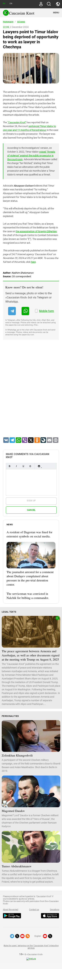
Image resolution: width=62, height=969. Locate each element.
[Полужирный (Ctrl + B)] (9, 466)
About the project (10, 909)
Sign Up (31, 500)
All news (21, 21)
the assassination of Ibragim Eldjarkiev (36, 231)
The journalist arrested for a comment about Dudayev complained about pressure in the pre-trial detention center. (30, 578)
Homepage (8, 21)
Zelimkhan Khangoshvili (17, 755)
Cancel (31, 510)
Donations (54, 909)
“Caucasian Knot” (16, 122)
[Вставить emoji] (38, 466)
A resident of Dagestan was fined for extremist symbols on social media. (29, 534)
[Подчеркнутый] (23, 466)
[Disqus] (31, 393)
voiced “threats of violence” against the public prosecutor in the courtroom (31, 155)
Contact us (34, 909)
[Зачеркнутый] (30, 466)
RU (4, 3)
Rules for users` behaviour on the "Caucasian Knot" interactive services (31, 946)
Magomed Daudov (13, 811)
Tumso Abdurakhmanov (17, 866)
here (33, 261)
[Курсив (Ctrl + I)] (16, 466)
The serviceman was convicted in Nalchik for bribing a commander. (28, 595)
